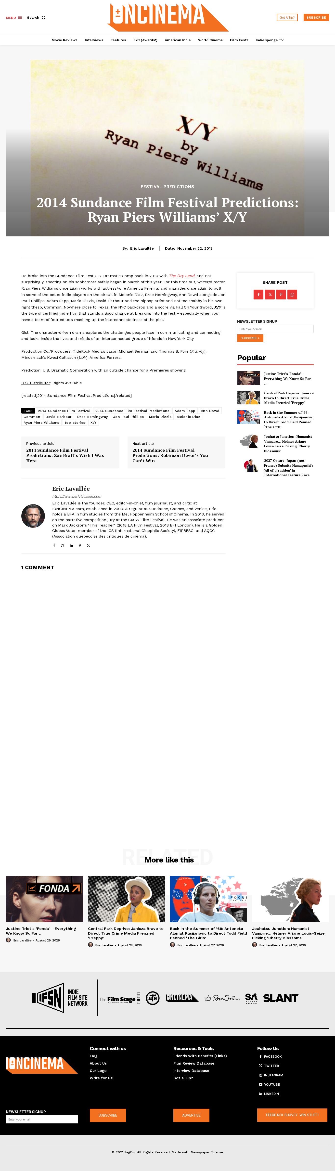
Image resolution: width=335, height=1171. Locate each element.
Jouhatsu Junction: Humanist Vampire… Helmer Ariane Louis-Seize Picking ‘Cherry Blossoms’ (288, 443)
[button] (37, 17)
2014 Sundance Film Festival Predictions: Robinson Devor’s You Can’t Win (170, 455)
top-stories (75, 423)
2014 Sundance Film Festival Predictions (132, 411)
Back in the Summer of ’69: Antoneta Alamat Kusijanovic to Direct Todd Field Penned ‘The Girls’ (288, 419)
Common (32, 417)
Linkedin (271, 1094)
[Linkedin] (71, 544)
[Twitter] (88, 544)
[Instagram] (62, 544)
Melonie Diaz (188, 417)
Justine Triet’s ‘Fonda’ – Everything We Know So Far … (287, 378)
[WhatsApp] (292, 294)
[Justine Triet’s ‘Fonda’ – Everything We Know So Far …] (248, 378)
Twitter (271, 1066)
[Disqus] (123, 637)
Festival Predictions (167, 187)
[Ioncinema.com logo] (42, 1065)
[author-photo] (9, 940)
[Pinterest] (80, 544)
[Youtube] (260, 1084)
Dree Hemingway (92, 417)
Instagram (273, 1075)
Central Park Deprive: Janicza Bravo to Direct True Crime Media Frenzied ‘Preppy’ (289, 398)
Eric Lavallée (142, 248)
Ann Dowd (210, 411)
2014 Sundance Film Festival (64, 411)
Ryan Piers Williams (41, 423)
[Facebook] (54, 544)
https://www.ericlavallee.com (76, 496)
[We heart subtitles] (168, 17)
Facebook (273, 1056)
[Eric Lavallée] (33, 516)
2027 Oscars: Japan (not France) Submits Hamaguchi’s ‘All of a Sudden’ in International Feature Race (288, 467)
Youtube (272, 1084)
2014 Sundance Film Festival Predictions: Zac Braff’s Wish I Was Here (65, 455)
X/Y (93, 423)
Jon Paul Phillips (128, 417)
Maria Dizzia (160, 417)
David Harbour (59, 417)
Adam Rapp (185, 411)
